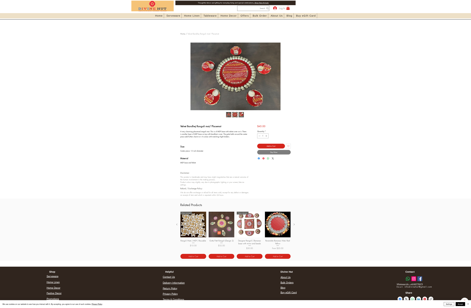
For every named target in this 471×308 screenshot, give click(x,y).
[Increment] (266, 136)
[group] (235, 235)
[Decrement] (259, 136)
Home (182, 33)
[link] (288, 8)
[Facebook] (419, 278)
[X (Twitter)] (406, 299)
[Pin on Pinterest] (263, 158)
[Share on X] (272, 158)
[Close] (468, 304)
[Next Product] (294, 224)
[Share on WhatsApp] (268, 158)
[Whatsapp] (407, 278)
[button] (173, 15)
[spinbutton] (263, 136)
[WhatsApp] (412, 299)
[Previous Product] (176, 224)
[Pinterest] (424, 299)
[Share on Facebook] (258, 158)
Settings (449, 304)
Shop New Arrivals (261, 3)
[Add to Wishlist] (288, 146)
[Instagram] (413, 278)
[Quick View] (221, 224)
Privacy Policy (97, 304)
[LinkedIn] (418, 299)
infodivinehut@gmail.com (418, 287)
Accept (460, 304)
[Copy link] (430, 299)
